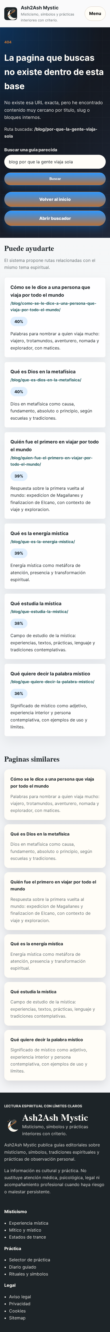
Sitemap (17, 1317)
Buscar (55, 179)
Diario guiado (22, 1267)
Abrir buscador (55, 218)
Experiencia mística (28, 1223)
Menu (95, 13)
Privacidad (19, 1303)
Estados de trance (27, 1237)
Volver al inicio (55, 199)
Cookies (17, 1311)
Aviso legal (20, 1296)
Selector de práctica (29, 1259)
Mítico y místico (25, 1230)
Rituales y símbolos (28, 1274)
